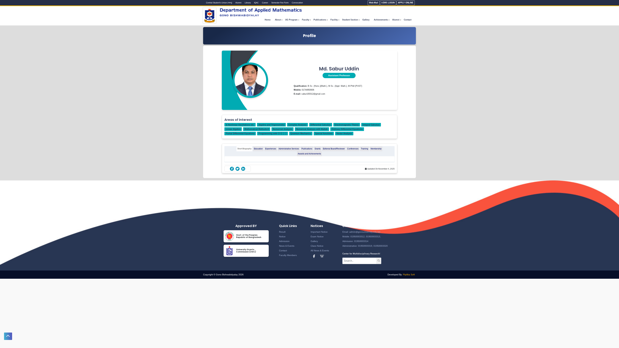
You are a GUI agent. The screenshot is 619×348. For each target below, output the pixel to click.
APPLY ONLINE (405, 2)
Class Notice (317, 246)
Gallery (365, 20)
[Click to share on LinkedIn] (243, 169)
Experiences (270, 149)
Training (364, 149)
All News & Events (320, 250)
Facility (334, 20)
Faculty (305, 20)
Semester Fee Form (280, 3)
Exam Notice (317, 236)
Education (258, 149)
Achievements (381, 20)
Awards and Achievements (309, 154)
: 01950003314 (360, 241)
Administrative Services (289, 149)
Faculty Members (288, 255)
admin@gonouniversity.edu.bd (364, 232)
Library (248, 3)
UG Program (291, 20)
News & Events (286, 246)
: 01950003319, (365, 246)
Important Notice (319, 232)
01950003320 (380, 246)
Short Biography (244, 149)
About (278, 20)
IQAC (256, 3)
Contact (407, 20)
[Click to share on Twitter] (238, 169)
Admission (284, 241)
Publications (320, 20)
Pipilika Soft (409, 274)
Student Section (350, 20)
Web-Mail (373, 2)
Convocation (297, 3)
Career (265, 3)
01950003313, (373, 236)
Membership (376, 149)
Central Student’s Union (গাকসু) (219, 3)
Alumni (238, 3)
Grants (317, 149)
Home (267, 20)
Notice (282, 236)
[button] (8, 336)
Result (282, 232)
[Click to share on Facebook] (232, 169)
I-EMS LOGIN (388, 2)
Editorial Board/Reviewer (334, 149)
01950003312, (357, 236)
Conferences (353, 149)
